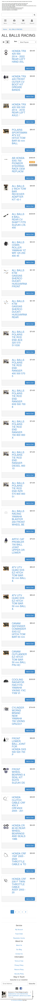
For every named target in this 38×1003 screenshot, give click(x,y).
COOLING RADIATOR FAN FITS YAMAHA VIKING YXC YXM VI (19, 686)
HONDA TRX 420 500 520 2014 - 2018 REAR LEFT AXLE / (19, 110)
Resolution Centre (19, 938)
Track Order (19, 934)
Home (5, 29)
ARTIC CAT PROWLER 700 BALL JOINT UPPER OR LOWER (18, 545)
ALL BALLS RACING (15, 29)
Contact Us (19, 954)
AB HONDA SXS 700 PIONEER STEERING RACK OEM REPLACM (18, 164)
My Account (19, 929)
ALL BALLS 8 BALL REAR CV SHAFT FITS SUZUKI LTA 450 (19, 220)
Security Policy (19, 974)
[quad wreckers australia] (19, 5)
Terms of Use (19, 961)
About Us (19, 945)
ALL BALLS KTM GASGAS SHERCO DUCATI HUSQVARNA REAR (19, 309)
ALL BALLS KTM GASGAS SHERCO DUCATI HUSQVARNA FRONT (19, 278)
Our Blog (19, 949)
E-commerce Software (16, 1000)
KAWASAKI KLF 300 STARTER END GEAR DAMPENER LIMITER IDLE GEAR (19, 994)
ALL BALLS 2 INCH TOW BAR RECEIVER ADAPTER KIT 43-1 (19, 192)
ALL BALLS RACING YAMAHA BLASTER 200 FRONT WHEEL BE (18, 517)
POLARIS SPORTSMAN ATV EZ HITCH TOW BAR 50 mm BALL (19, 136)
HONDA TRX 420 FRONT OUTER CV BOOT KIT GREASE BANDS (19, 82)
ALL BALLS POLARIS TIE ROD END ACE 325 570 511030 (18, 338)
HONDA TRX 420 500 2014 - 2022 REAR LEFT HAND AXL (19, 56)
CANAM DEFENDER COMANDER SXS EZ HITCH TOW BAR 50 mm (19, 629)
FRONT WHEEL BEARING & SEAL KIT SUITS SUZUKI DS (18, 775)
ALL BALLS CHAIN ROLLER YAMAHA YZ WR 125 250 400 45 (19, 248)
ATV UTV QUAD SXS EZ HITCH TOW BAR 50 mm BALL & (19, 573)
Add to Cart (30, 68)
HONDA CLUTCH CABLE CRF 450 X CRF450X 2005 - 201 (18, 803)
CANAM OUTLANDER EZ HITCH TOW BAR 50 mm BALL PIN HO (19, 658)
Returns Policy (19, 969)
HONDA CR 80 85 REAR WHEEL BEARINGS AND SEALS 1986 (18, 832)
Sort (15, 41)
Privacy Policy (19, 965)
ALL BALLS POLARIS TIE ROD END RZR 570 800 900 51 (18, 489)
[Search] (34, 14)
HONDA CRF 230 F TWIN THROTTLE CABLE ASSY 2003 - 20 (19, 885)
